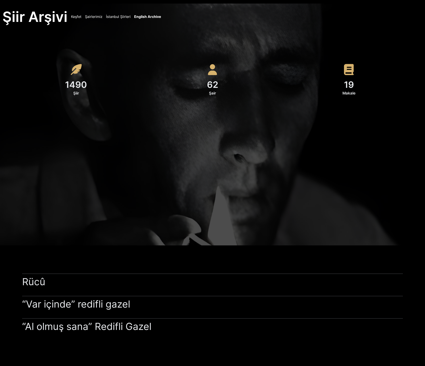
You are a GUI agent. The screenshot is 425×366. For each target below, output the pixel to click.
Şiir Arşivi (35, 16)
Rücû (33, 281)
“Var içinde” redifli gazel (76, 304)
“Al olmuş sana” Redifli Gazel (88, 326)
